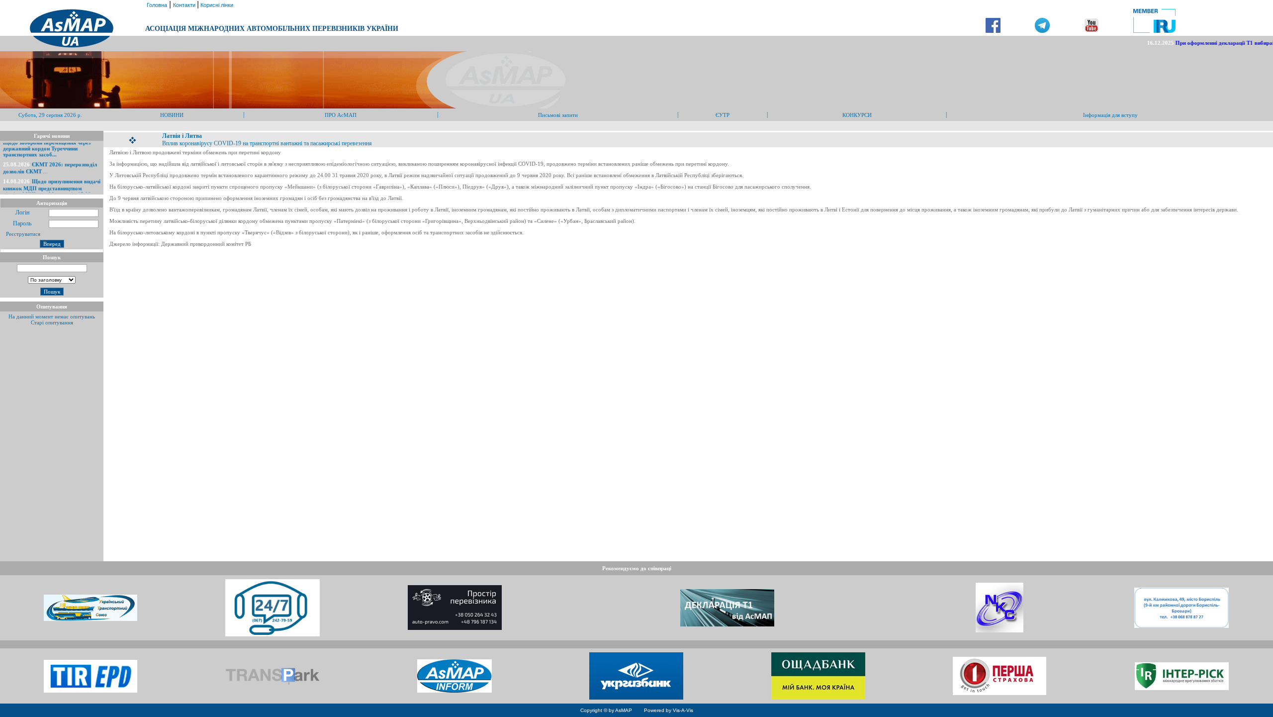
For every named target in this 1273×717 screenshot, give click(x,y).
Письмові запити (558, 115)
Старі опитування (52, 322)
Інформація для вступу (1110, 115)
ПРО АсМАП (341, 115)
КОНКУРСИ (857, 115)
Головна (156, 5)
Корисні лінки (216, 5)
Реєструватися (22, 234)
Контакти (185, 5)
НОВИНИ (171, 115)
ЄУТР (722, 115)
